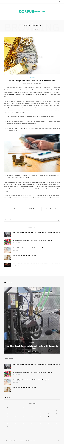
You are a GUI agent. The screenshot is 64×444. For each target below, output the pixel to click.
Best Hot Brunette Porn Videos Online (24, 255)
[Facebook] (48, 208)
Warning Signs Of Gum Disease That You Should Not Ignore (31, 248)
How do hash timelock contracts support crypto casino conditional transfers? (36, 263)
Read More (32, 208)
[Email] (55, 208)
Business (32, 77)
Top (59, 441)
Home (27, 29)
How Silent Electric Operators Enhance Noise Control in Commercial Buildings (36, 232)
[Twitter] (50, 208)
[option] (32, 320)
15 (48, 416)
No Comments (37, 83)
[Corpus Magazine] (32, 11)
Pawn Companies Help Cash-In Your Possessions (32, 80)
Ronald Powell (14, 208)
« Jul (5, 429)
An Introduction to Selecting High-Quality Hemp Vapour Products (32, 240)
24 (7, 423)
